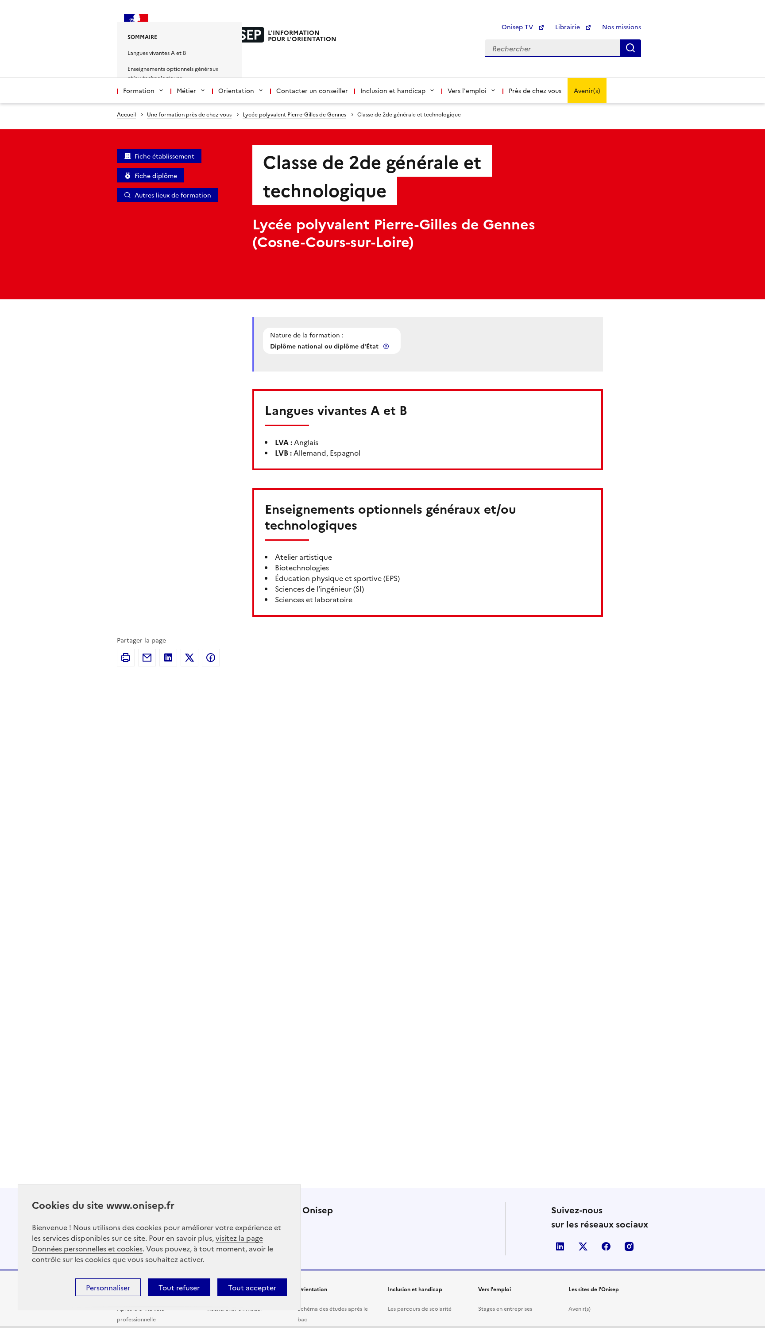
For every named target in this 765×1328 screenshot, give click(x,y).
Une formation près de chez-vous (189, 114)
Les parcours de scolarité (420, 1308)
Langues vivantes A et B (157, 52)
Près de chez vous (535, 90)
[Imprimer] (126, 657)
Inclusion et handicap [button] (392, 90)
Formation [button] (139, 90)
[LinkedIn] (168, 657)
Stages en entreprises (505, 1308)
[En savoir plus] (387, 346)
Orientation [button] (236, 90)
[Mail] (147, 657)
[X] (189, 657)
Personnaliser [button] (108, 1287)
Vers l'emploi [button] (467, 90)
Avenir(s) (587, 90)
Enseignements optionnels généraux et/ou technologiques (173, 73)
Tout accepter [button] (252, 1287)
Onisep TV (518, 26)
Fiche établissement (164, 155)
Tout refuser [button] (179, 1287)
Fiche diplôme (156, 175)
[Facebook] (211, 657)
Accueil (126, 114)
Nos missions (621, 26)
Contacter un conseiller (312, 90)
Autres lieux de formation (173, 194)
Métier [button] (186, 90)
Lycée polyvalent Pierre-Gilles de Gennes (294, 114)
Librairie (568, 26)
